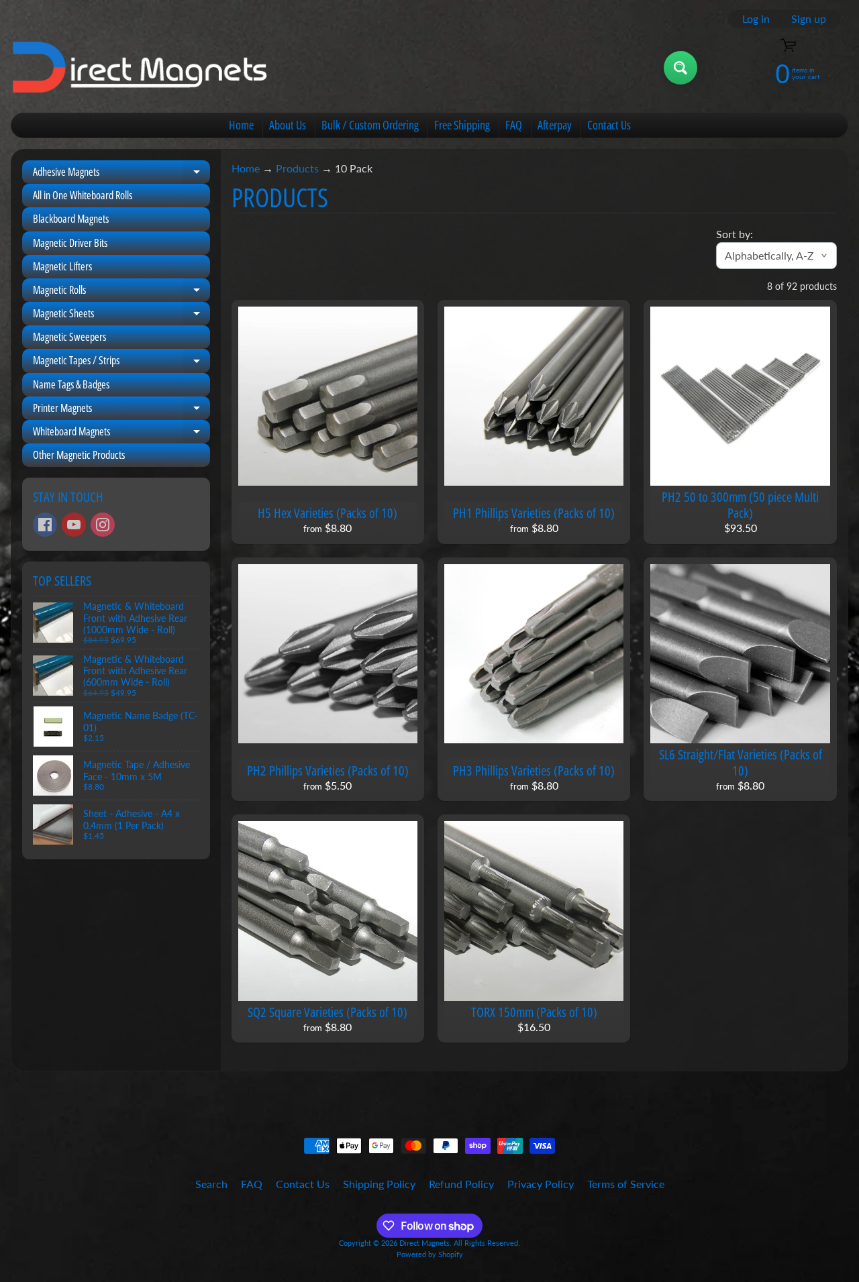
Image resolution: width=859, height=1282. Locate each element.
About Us (287, 125)
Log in (756, 18)
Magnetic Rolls (121, 292)
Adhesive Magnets (121, 174)
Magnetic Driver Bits (70, 242)
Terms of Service (625, 1183)
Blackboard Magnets (71, 218)
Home (241, 125)
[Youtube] (74, 525)
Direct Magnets (424, 1242)
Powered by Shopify (430, 1254)
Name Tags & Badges (71, 384)
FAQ (513, 125)
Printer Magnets (121, 410)
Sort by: (734, 233)
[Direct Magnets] (140, 68)
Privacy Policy (540, 1183)
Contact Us (609, 125)
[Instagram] (103, 525)
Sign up (808, 18)
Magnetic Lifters (62, 266)
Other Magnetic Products (79, 454)
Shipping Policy (379, 1183)
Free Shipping (462, 125)
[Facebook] (45, 525)
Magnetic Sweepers (69, 336)
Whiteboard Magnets (121, 433)
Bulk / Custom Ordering (370, 125)
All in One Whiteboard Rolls (82, 195)
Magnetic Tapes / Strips (121, 362)
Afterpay (555, 125)
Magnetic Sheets (121, 315)
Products (297, 168)
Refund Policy (461, 1183)
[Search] (680, 68)
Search (211, 1183)
